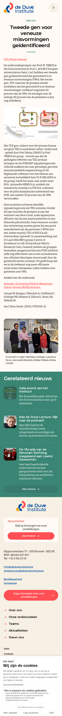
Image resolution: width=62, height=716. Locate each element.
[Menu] (53, 7)
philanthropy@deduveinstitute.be (24, 570)
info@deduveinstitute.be (18, 566)
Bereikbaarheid (13, 579)
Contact (8, 653)
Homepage (10, 583)
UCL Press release (15, 59)
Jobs (6, 648)
